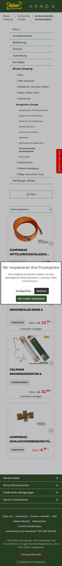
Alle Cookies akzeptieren (31, 298)
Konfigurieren (23, 290)
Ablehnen (41, 290)
